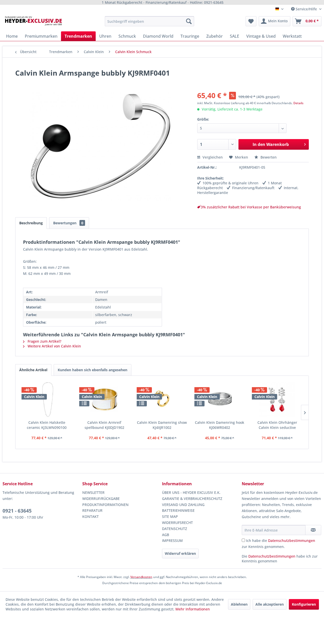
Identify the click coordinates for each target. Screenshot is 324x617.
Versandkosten (141, 577)
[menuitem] (149, 21)
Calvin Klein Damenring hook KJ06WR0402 (219, 425)
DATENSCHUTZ (174, 528)
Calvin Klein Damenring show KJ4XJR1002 (162, 425)
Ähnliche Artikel (33, 369)
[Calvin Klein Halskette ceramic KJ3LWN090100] (47, 399)
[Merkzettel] (251, 21)
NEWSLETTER (93, 492)
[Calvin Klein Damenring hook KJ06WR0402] (220, 399)
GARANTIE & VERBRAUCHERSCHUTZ (192, 498)
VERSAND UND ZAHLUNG (183, 504)
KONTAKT (90, 516)
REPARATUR (92, 510)
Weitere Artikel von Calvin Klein (54, 346)
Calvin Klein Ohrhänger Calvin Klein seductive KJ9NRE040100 (277, 425)
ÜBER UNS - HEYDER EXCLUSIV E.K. (191, 492)
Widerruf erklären (180, 553)
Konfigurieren (304, 604)
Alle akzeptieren (269, 604)
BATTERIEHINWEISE (178, 510)
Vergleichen (212, 157)
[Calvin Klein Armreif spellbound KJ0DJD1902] (104, 399)
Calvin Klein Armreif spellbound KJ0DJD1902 (104, 425)
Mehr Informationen (192, 609)
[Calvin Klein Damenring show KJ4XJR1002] (162, 399)
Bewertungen (68, 223)
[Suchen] (189, 21)
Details (298, 103)
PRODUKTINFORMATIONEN (105, 504)
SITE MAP (170, 516)
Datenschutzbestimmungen (291, 540)
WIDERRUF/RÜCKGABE (101, 498)
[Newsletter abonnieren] (313, 530)
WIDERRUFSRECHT (177, 522)
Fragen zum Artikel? (44, 341)
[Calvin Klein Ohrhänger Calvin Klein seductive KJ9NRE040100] (277, 399)
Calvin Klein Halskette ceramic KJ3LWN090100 (47, 425)
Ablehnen (239, 604)
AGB (165, 534)
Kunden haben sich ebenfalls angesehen (92, 369)
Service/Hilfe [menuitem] (306, 9)
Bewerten (268, 157)
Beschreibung (31, 223)
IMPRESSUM (172, 540)
